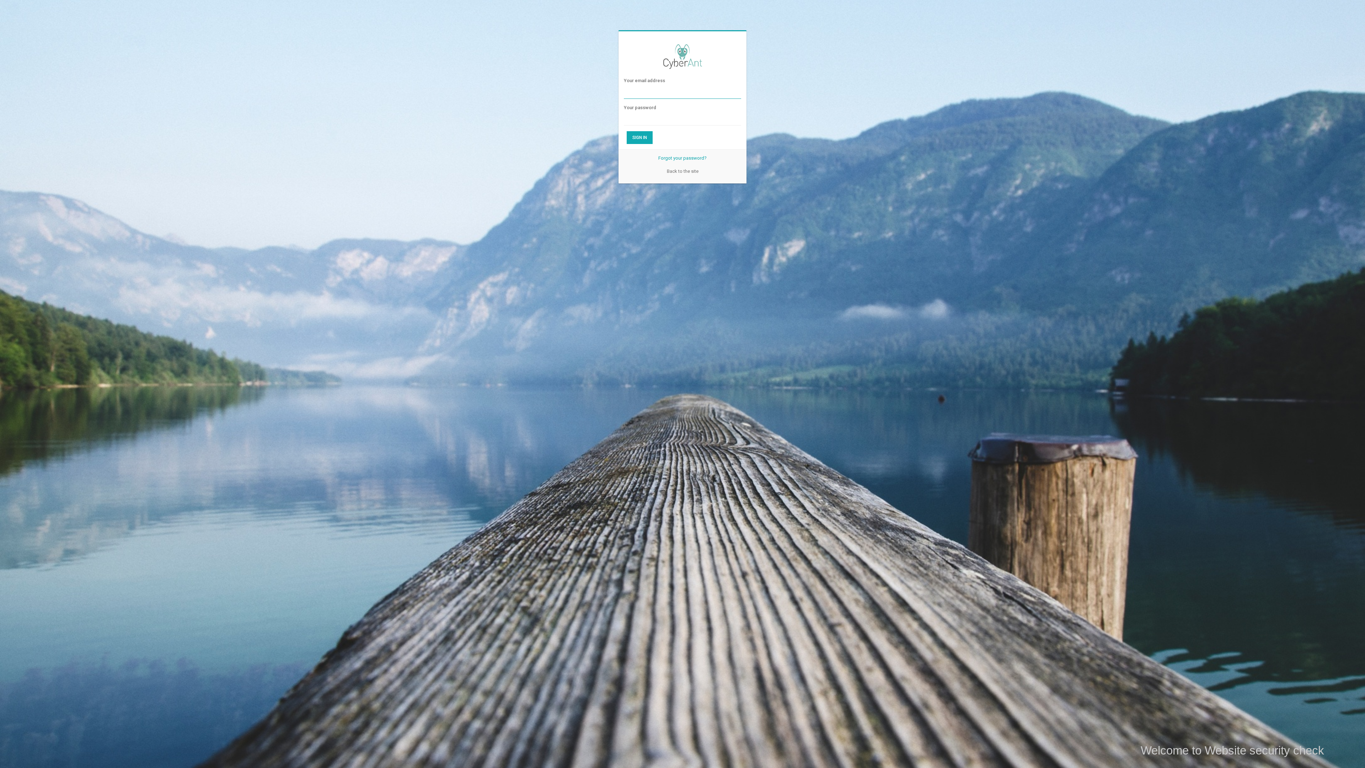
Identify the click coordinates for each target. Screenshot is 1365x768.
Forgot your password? (682, 158)
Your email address (644, 80)
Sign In (639, 137)
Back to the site (682, 171)
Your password (640, 107)
